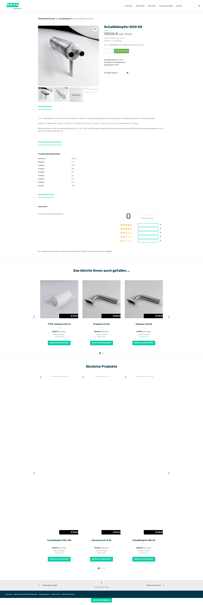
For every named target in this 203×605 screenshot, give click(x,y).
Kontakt (179, 6)
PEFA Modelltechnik (46, 19)
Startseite (128, 6)
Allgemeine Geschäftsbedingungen (25, 594)
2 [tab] (103, 353)
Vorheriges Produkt (49, 585)
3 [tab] (104, 568)
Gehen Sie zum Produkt (59, 343)
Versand (121, 38)
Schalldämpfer (65, 19)
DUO (117, 65)
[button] (95, 29)
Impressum (8, 594)
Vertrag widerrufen (101, 600)
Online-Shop (140, 6)
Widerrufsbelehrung (68, 594)
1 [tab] (100, 353)
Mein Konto (152, 6)
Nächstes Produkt (154, 585)
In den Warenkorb (122, 51)
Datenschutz (55, 594)
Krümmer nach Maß (166, 6)
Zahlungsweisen (44, 594)
